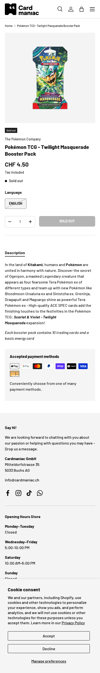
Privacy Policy (73, 622)
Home (8, 25)
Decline (48, 648)
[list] (50, 78)
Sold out (67, 221)
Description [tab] (15, 252)
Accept (49, 635)
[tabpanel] (50, 301)
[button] (81, 9)
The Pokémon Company (23, 139)
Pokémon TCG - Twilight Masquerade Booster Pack (48, 25)
